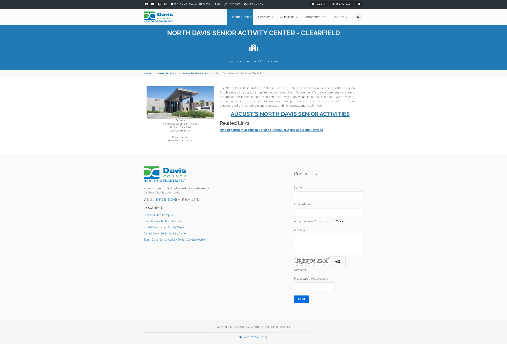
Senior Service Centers (196, 73)
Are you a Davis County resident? (314, 221)
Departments (313, 17)
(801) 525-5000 (164, 199)
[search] (358, 17)
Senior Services (166, 73)
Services (264, 17)
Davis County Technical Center (162, 221)
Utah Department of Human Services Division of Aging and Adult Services (271, 130)
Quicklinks (287, 17)
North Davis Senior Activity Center (164, 227)
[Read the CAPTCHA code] (338, 261)
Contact (338, 17)
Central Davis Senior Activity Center (165, 233)
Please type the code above (311, 278)
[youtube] (153, 4)
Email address (303, 204)
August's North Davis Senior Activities (290, 114)
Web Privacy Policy (256, 337)
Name (298, 187)
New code (300, 270)
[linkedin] (147, 4)
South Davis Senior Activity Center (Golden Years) (174, 239)
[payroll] (359, 4)
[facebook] (159, 4)
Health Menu (239, 17)
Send (301, 299)
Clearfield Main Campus (158, 215)
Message (300, 230)
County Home (343, 4)
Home (147, 73)
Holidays (320, 4)
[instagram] (166, 4)
